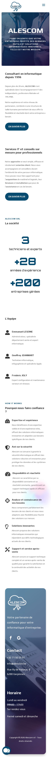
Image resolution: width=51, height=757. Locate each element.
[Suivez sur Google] (18, 637)
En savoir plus (16, 126)
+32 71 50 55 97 (16, 657)
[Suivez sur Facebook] (10, 637)
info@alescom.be (16, 663)
